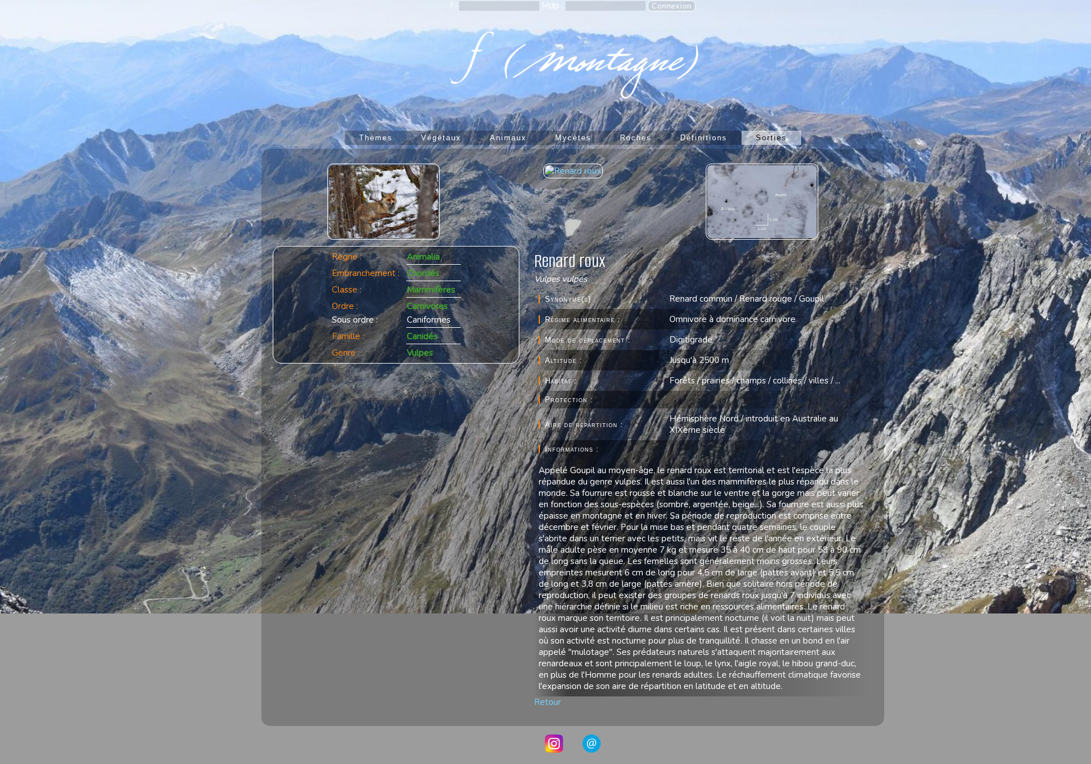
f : (454, 5)
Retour (547, 702)
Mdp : (553, 5)
